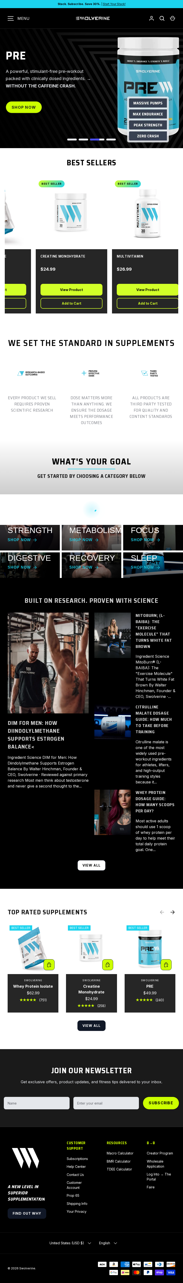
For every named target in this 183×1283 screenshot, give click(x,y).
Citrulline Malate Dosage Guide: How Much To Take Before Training (154, 719)
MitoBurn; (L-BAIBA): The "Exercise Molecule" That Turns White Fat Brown (154, 631)
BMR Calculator (119, 1161)
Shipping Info (77, 1204)
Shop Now (24, 110)
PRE (149, 986)
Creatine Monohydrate (91, 989)
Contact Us (75, 1175)
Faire (151, 1187)
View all (91, 865)
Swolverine (27, 1268)
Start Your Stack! (114, 4)
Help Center (76, 1166)
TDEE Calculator (119, 1169)
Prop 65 (73, 1195)
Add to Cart (66, 303)
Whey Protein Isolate (33, 986)
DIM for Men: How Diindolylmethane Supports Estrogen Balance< (36, 734)
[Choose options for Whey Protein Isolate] (49, 964)
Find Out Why (27, 1213)
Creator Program (160, 1153)
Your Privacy (76, 1211)
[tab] (72, 139)
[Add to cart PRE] (166, 964)
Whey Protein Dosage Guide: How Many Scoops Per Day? (155, 801)
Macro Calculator (120, 1153)
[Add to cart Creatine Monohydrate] (107, 964)
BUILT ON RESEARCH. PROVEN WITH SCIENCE (91, 600)
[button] (172, 18)
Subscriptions (77, 1159)
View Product (66, 290)
